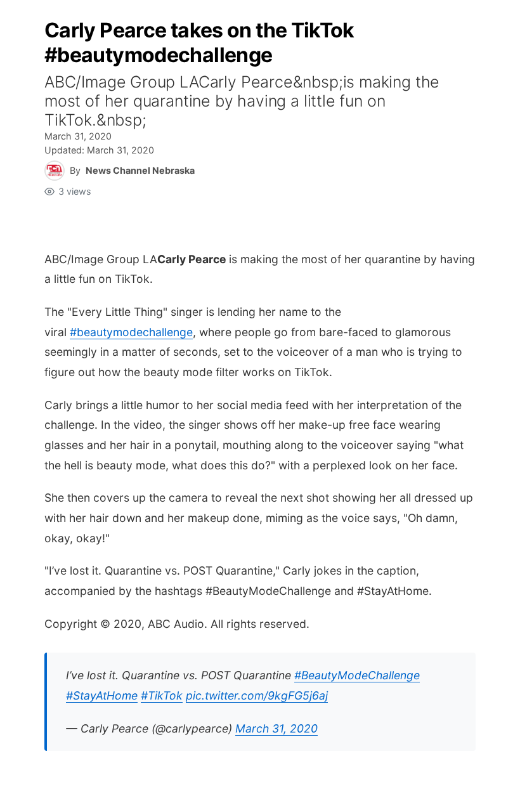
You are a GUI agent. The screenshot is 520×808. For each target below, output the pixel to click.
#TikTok (162, 695)
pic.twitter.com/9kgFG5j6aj (257, 695)
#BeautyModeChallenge (357, 675)
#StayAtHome (102, 695)
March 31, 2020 (276, 728)
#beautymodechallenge (131, 332)
